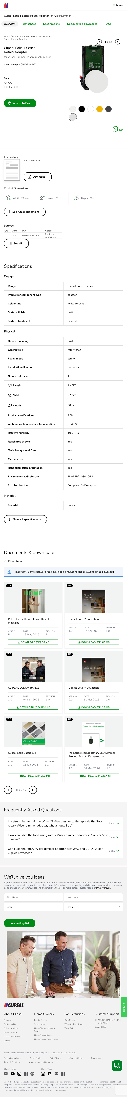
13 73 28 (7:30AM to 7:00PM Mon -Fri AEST (108, 1021)
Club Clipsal (69, 1020)
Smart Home (39, 1024)
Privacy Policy (103, 888)
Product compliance (12, 1058)
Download (39, 177)
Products (16, 36)
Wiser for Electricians (73, 1024)
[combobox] (93, 907)
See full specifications (25, 212)
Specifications (51, 24)
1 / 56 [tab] (108, 42)
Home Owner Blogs (43, 1035)
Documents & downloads (82, 24)
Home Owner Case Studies (46, 1039)
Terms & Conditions (12, 1062)
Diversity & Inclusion (13, 1036)
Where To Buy (21, 103)
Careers (7, 1040)
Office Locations (11, 1028)
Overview (10, 24)
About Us (8, 1020)
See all (18, 243)
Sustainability (10, 1024)
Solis (6, 39)
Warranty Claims (76, 1058)
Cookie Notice (35, 1058)
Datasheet (29, 24)
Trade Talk (68, 1028)
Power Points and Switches (37, 36)
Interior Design (40, 1020)
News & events (10, 1032)
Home (7, 36)
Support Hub (100, 1027)
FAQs (108, 24)
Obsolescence (97, 1058)
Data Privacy (55, 1058)
